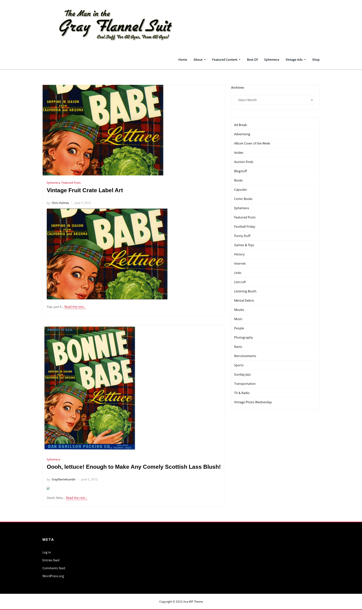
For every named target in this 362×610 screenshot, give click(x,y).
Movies (239, 310)
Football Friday (244, 226)
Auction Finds (243, 162)
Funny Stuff (242, 236)
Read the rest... (75, 307)
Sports (239, 365)
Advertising (242, 134)
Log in (46, 552)
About (198, 60)
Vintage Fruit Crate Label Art (85, 190)
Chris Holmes (58, 203)
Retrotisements (245, 356)
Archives (237, 87)
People (239, 328)
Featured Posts (71, 182)
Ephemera (271, 60)
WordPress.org (53, 576)
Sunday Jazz (242, 374)
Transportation (245, 384)
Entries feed (50, 560)
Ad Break (240, 125)
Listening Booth (245, 291)
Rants (238, 347)
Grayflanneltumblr (61, 479)
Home (182, 60)
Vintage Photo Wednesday (253, 402)
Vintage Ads (294, 60)
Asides (238, 153)
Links (237, 273)
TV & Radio (242, 393)
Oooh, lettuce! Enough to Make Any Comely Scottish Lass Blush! (134, 467)
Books (238, 180)
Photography (243, 337)
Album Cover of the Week (252, 143)
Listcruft (240, 282)
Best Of (252, 60)
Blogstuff (240, 171)
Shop (316, 60)
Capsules (240, 189)
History (239, 254)
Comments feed (53, 568)
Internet (240, 263)
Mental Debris (244, 300)
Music (238, 319)
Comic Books (243, 199)
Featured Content (225, 60)
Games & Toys (244, 245)
